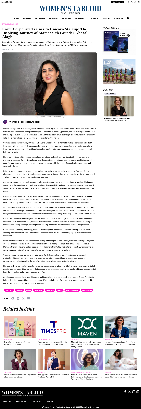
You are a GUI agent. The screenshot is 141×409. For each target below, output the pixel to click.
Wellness (59, 290)
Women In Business (87, 290)
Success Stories (38, 290)
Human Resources (44, 340)
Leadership (40, 18)
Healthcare (75, 340)
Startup (94, 18)
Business (27, 18)
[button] (12, 298)
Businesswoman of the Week (81, 372)
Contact (50, 401)
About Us (7, 401)
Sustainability (50, 290)
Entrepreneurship (10, 24)
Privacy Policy (37, 401)
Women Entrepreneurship (72, 290)
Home (16, 18)
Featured (53, 18)
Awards (106, 18)
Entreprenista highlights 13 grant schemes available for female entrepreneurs (116, 120)
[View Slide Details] (119, 71)
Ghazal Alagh (9, 290)
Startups (28, 290)
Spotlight (66, 18)
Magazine (118, 18)
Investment (8, 340)
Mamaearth (19, 290)
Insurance (41, 372)
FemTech (108, 372)
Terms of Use (20, 401)
